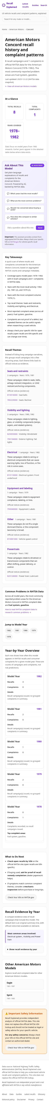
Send (40, 228)
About (4, 1094)
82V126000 (12, 576)
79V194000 (12, 439)
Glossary (41, 1094)
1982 (9, 630)
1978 (9, 636)
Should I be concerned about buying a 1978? (25, 209)
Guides (35, 5)
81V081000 (12, 539)
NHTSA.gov (14, 242)
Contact (40, 1099)
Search (44, 5)
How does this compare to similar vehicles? (23, 218)
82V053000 (12, 434)
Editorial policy (8, 1099)
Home (4, 29)
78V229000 (12, 400)
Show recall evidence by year (23, 949)
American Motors (16, 29)
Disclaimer (21, 1099)
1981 (17, 630)
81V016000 (12, 395)
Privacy (31, 1099)
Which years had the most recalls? (24, 193)
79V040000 (12, 509)
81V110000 (12, 475)
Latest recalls (25, 5)
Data (11, 1094)
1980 (25, 630)
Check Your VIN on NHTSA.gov (21, 897)
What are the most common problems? (25, 201)
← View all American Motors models (21, 86)
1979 (34, 630)
